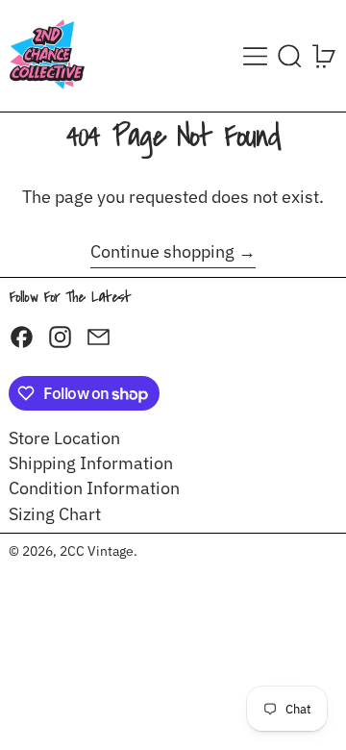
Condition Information (94, 488)
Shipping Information (91, 463)
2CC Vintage (97, 550)
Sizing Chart (55, 514)
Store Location (64, 438)
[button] (290, 56)
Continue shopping (162, 251)
